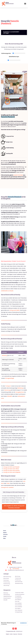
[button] (25, 3)
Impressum (15, 634)
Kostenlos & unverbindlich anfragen (11, 32)
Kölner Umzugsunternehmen (6, 261)
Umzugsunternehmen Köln (11, 631)
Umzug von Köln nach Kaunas (11, 470)
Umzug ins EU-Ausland (7, 487)
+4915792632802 (15, 568)
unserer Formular (18, 175)
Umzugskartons (19, 392)
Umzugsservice (7, 590)
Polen (8, 483)
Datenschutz (20, 634)
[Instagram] (16, 628)
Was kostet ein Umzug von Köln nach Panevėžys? (11, 448)
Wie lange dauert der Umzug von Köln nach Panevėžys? (13, 444)
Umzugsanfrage (9, 378)
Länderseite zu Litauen (7, 291)
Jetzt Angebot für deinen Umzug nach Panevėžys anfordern (14, 507)
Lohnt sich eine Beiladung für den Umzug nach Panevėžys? (14, 451)
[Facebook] (13, 628)
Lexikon (11, 634)
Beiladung (4, 355)
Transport (8, 386)
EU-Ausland (14, 261)
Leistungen (6, 574)
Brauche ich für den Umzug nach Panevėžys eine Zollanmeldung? (13, 430)
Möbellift (9, 396)
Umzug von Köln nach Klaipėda (11, 472)
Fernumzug (7, 390)
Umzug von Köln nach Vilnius (11, 469)
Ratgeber (7, 634)
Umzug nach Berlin (15, 310)
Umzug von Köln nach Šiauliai (11, 467)
